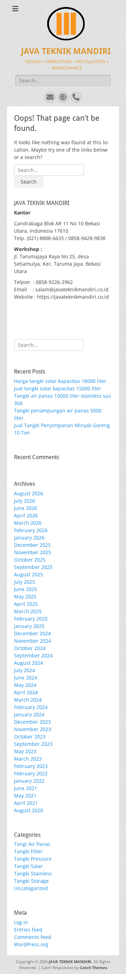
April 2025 (26, 604)
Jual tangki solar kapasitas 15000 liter (57, 388)
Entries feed (28, 929)
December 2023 (32, 721)
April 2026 (26, 515)
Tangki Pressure (32, 858)
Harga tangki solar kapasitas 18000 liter (60, 381)
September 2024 (33, 655)
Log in (21, 922)
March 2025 (28, 611)
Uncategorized (31, 888)
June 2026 (25, 508)
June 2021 (25, 788)
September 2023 (33, 744)
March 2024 (28, 699)
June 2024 (25, 677)
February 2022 (31, 773)
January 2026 (29, 537)
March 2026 (28, 522)
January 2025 (29, 626)
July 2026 (24, 500)
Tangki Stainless (33, 873)
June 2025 (25, 589)
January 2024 (29, 714)
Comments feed (32, 937)
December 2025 (32, 545)
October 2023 (30, 736)
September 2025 (33, 567)
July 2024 (24, 670)
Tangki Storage (31, 880)
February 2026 (31, 530)
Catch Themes (93, 967)
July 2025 (24, 581)
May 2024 (25, 685)
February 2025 (31, 618)
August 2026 (28, 493)
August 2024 (28, 663)
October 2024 (30, 648)
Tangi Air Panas (32, 844)
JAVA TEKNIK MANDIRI (66, 51)
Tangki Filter (28, 851)
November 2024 (32, 640)
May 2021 (25, 795)
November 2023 (32, 729)
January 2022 (29, 780)
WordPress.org (31, 944)
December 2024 (32, 633)
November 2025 (32, 552)
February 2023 (31, 766)
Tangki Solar (28, 866)
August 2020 (28, 810)
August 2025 (28, 574)
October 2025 (30, 559)
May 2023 (25, 751)
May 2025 (25, 596)
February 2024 (31, 707)
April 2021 (26, 803)
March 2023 (28, 758)
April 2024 (26, 692)
